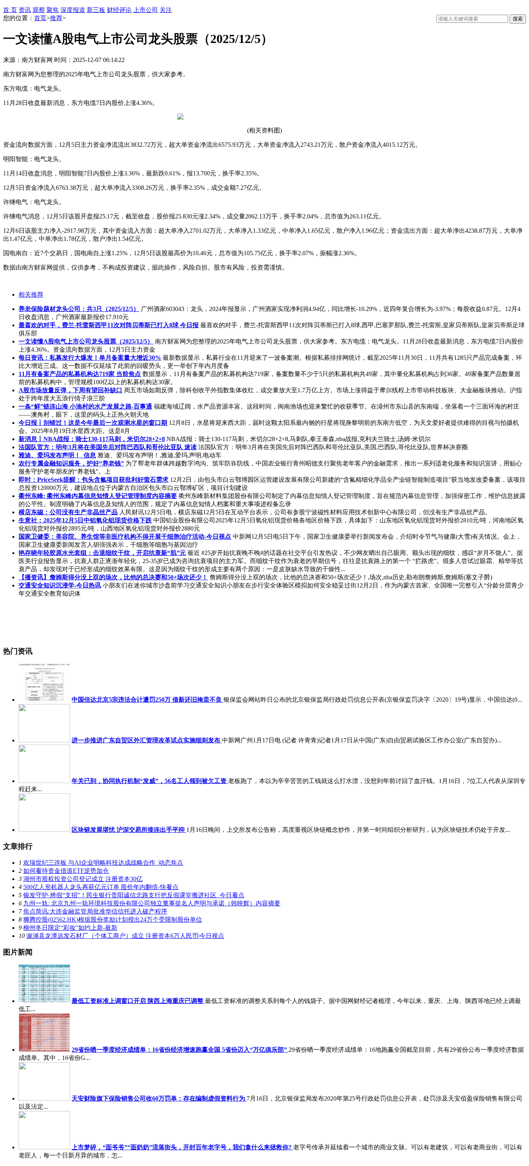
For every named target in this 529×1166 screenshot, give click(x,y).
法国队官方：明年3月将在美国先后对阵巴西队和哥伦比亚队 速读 (108, 447)
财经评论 (119, 10)
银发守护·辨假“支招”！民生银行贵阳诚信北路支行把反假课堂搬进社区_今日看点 (133, 895)
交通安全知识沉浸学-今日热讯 (60, 585)
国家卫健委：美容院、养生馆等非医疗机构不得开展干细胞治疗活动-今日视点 (125, 536)
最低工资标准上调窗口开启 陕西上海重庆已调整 (138, 1001)
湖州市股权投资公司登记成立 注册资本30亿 (83, 879)
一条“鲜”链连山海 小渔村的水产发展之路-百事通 (85, 406)
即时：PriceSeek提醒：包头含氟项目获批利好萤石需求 (93, 479)
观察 (39, 10)
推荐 (56, 18)
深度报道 (72, 10)
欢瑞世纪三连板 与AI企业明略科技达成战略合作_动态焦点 (103, 862)
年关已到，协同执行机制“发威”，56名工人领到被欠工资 (150, 781)
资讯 (25, 10)
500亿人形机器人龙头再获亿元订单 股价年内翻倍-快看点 (101, 887)
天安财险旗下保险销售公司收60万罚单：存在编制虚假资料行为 (159, 1098)
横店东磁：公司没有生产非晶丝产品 (68, 512)
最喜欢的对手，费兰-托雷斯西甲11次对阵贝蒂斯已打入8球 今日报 (109, 325)
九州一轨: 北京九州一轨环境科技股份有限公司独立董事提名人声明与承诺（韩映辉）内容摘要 (151, 903)
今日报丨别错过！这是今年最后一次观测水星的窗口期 (93, 422)
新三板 (96, 10)
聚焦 (52, 10)
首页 (40, 18)
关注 (166, 10)
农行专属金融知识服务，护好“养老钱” (71, 463)
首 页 (10, 10)
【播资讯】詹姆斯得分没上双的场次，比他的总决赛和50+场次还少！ (113, 577)
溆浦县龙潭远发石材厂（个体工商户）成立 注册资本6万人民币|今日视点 (125, 935)
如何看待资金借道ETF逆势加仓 (66, 870)
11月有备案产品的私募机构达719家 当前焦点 (80, 374)
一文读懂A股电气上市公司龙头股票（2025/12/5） (86, 341)
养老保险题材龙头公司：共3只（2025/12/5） (79, 309)
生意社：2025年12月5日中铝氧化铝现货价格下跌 (85, 520)
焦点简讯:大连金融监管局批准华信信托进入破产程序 (95, 911)
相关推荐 (31, 294)
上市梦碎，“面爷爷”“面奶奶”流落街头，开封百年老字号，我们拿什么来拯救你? (182, 1147)
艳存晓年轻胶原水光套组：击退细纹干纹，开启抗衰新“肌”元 (102, 553)
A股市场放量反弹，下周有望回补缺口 (70, 390)
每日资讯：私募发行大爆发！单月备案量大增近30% (90, 357)
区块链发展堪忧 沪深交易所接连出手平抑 (129, 829)
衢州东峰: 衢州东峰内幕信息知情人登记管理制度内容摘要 (98, 496)
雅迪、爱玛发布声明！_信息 (57, 455)
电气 (27, 281)
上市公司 (145, 10)
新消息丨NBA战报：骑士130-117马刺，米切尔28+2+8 (92, 439)
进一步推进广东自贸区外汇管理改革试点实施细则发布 (147, 740)
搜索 (518, 19)
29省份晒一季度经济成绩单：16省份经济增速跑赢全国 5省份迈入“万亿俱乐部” (180, 1049)
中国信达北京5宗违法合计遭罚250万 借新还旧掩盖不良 (147, 699)
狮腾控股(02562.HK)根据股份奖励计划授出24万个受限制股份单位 (112, 919)
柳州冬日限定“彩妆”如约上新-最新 (70, 927)
